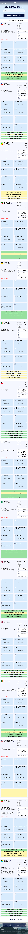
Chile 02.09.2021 (7, 24)
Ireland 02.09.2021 (7, 323)
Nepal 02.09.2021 (7, 442)
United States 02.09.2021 (8, 741)
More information (4, 39)
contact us (11, 932)
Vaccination (23, 38)
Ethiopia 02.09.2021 (7, 801)
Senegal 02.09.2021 (7, 681)
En (26, 3)
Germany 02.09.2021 (7, 263)
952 (21, 919)
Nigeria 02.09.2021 (7, 502)
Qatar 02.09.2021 (7, 562)
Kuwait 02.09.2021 (7, 383)
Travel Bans (15, 3)
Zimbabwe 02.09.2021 (7, 203)
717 (14, 919)
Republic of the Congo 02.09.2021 (8, 143)
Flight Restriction (23, 33)
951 (18, 919)
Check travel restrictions (14, 15)
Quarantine (23, 95)
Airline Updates (24, 31)
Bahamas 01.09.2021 (7, 861)
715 (10, 919)
